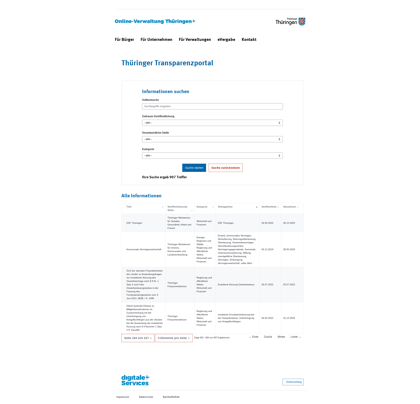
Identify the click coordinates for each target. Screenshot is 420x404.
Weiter (281, 336)
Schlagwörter (225, 206)
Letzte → (296, 336)
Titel (128, 206)
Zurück (268, 336)
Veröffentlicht (269, 206)
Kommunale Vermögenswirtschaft (143, 249)
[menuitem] (124, 40)
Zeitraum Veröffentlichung (158, 116)
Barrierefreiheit (171, 397)
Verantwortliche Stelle (155, 132)
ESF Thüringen (134, 223)
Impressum (122, 397)
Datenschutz (146, 397)
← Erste (253, 336)
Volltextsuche (150, 99)
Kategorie (148, 149)
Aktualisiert (289, 206)
